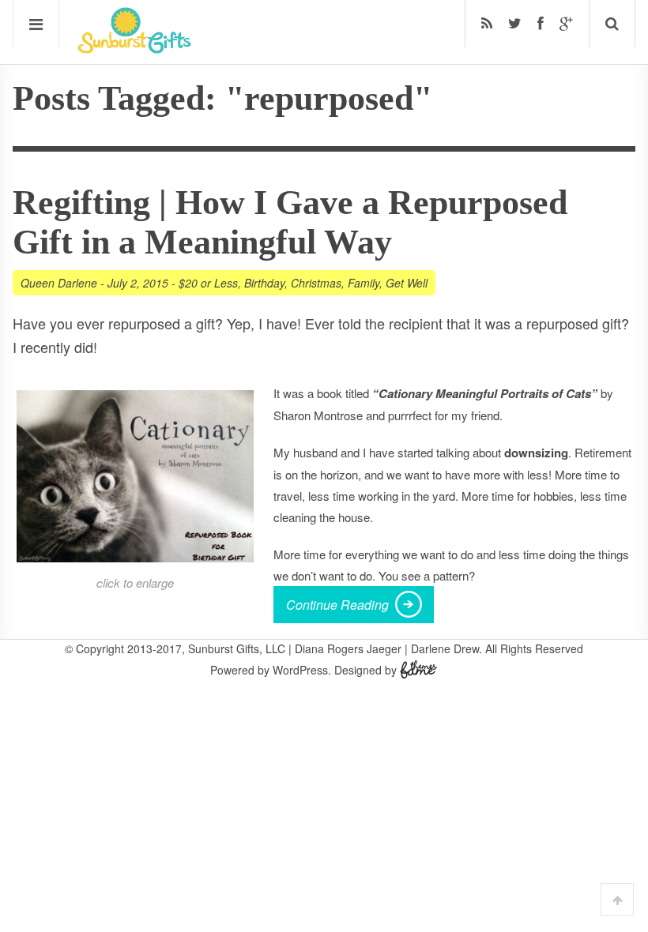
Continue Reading (337, 605)
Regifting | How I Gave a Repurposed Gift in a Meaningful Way (290, 222)
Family (363, 283)
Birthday (264, 283)
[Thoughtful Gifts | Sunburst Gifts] (134, 48)
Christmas (316, 283)
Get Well (407, 283)
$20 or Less (208, 283)
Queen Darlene (59, 283)
